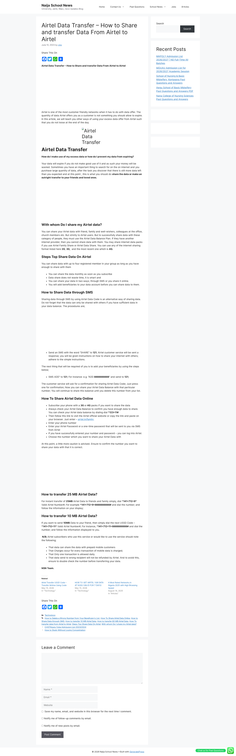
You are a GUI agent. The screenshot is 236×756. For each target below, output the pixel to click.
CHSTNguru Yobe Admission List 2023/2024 (65, 627)
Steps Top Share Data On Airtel (86, 624)
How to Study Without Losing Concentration (65, 630)
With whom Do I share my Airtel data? (119, 624)
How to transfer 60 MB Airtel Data (112, 621)
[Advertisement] (92, 90)
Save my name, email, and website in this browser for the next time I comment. (88, 711)
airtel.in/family (85, 419)
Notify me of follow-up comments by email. (67, 718)
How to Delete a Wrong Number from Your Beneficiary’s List (72, 618)
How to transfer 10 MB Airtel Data (80, 621)
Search (160, 23)
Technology (50, 615)
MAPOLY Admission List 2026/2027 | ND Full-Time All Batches (172, 60)
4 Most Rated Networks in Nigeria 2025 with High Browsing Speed (122, 585)
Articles (185, 6)
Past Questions (137, 6)
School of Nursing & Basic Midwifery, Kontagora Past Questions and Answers (170, 79)
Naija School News (57, 5)
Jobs (173, 6)
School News (156, 6)
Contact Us (115, 6)
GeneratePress (137, 751)
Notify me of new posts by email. (62, 725)
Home (102, 6)
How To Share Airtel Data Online (115, 618)
